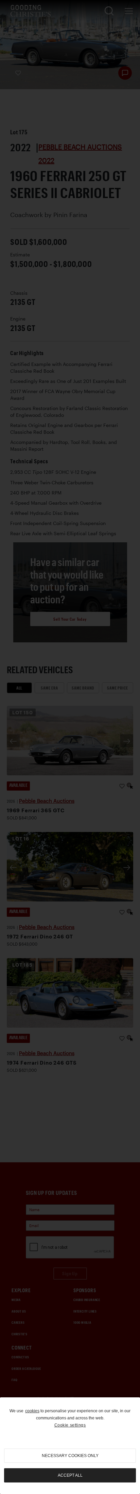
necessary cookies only (70, 1455)
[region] (70, 1445)
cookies (32, 1411)
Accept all (70, 1475)
